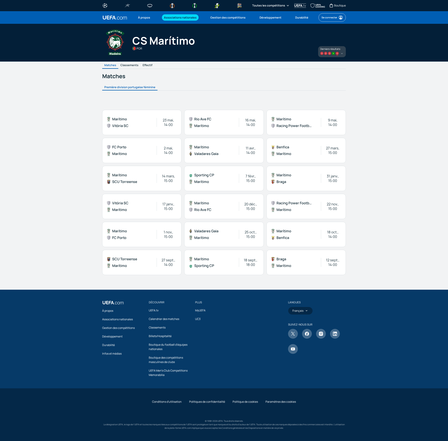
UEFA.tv (154, 310)
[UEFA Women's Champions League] (150, 5)
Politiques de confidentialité (207, 402)
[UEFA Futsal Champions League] (127, 5)
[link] (144, 17)
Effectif (147, 65)
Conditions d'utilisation (167, 402)
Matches (110, 65)
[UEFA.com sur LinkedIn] (335, 338)
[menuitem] (147, 17)
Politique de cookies (245, 402)
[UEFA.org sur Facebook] (307, 338)
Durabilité (108, 345)
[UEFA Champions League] (105, 5)
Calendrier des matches (164, 319)
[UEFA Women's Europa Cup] (217, 5)
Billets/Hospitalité (160, 336)
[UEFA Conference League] (194, 5)
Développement (112, 336)
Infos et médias (112, 353)
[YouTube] (293, 353)
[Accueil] (113, 302)
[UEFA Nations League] (239, 5)
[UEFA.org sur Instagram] (321, 338)
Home (114, 18)
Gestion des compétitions (118, 328)
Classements (129, 65)
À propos (107, 311)
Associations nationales (117, 319)
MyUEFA (200, 310)
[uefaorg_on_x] (293, 338)
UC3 (198, 319)
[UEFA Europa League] (172, 5)
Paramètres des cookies (280, 402)
